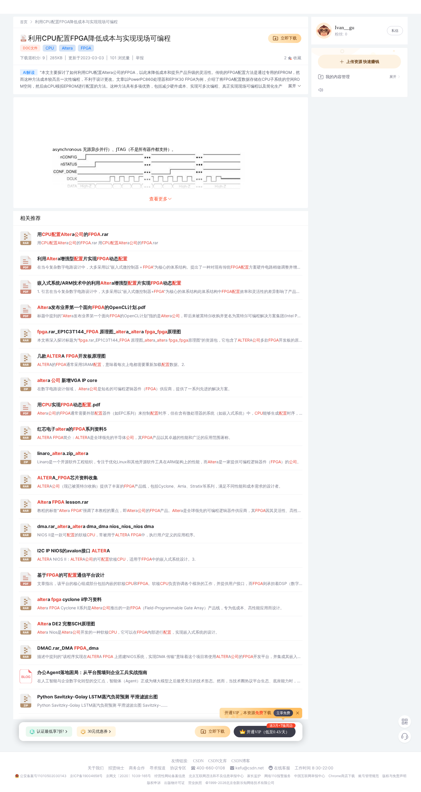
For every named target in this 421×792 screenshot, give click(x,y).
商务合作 (137, 768)
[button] (294, 86)
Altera (67, 48)
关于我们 (96, 768)
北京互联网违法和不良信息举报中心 (216, 776)
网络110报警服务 (277, 776)
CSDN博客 (240, 761)
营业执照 (195, 783)
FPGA (86, 48)
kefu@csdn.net (249, 768)
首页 (23, 21)
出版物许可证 (174, 783)
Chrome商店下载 (341, 776)
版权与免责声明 (394, 776)
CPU (50, 48)
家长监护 (254, 776)
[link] (23, 21)
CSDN (198, 761)
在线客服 (282, 768)
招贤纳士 (116, 768)
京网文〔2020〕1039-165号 (128, 776)
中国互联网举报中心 (309, 776)
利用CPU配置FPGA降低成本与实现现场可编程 (99, 38)
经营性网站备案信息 (169, 776)
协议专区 (178, 768)
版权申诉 (154, 783)
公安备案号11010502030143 (43, 776)
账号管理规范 (368, 776)
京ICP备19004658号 (86, 776)
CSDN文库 (217, 761)
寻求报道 (157, 768)
